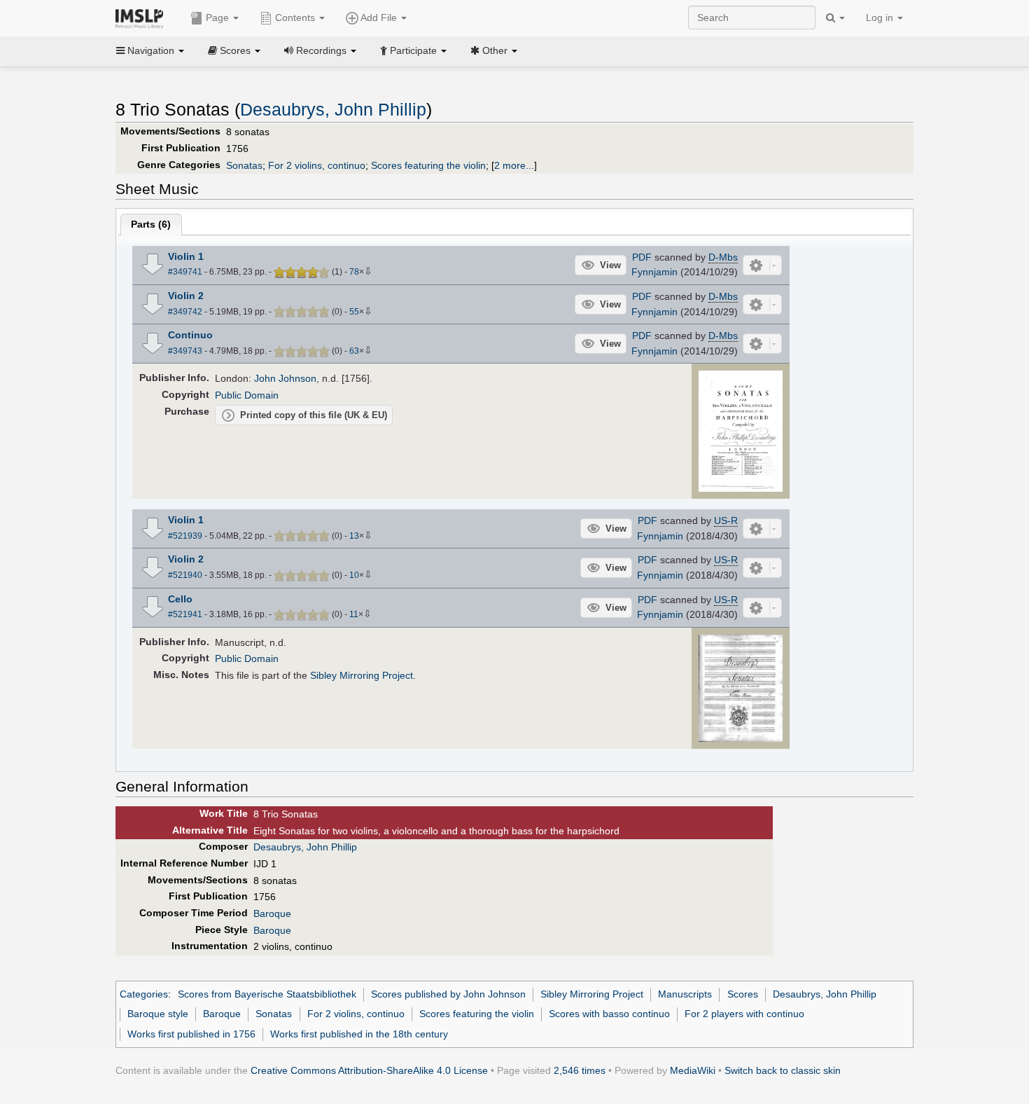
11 (353, 614)
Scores (742, 994)
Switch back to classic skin (782, 1070)
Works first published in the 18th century (359, 1034)
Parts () (151, 224)
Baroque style (157, 1013)
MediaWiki (692, 1070)
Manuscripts (685, 994)
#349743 (185, 351)
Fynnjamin (654, 271)
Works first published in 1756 (191, 1034)
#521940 (185, 575)
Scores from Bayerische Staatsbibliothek (267, 994)
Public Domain (247, 395)
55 (354, 312)
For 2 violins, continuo (316, 165)
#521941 (185, 614)
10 (354, 575)
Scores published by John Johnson (448, 994)
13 (354, 536)
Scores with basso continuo (609, 1013)
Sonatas (244, 165)
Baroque (272, 913)
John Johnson (285, 378)
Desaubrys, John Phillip (333, 109)
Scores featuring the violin (428, 165)
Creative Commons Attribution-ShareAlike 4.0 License (369, 1070)
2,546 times (580, 1070)
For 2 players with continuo (744, 1013)
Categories (144, 994)
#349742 (185, 312)
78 (354, 272)
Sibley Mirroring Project (361, 675)
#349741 (185, 272)
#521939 (185, 536)
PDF (642, 257)
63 (354, 351)
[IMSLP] (142, 17)
